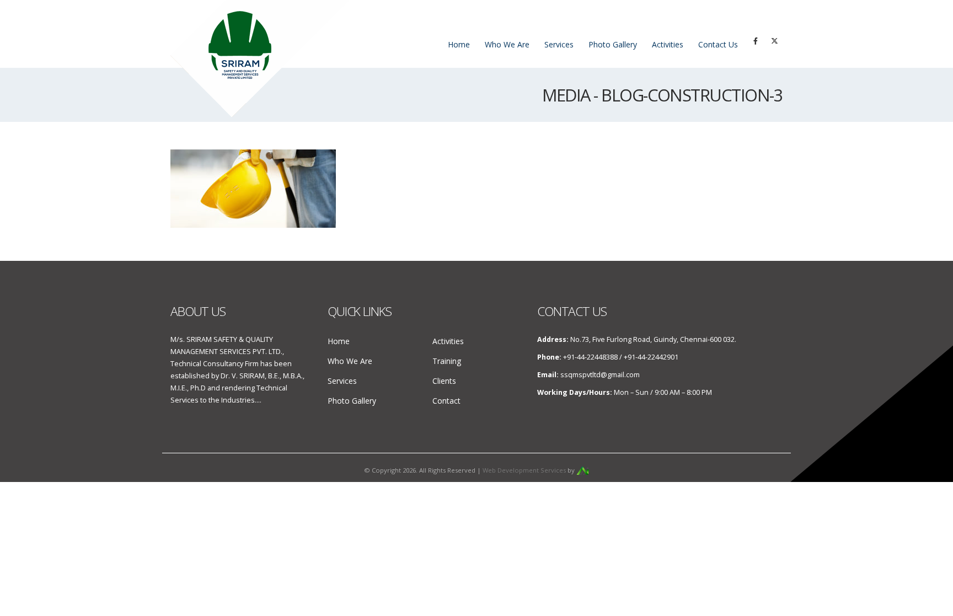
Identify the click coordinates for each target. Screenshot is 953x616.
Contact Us (718, 44)
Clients (444, 381)
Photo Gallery (612, 44)
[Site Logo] (259, 58)
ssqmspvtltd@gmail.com (600, 374)
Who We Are (507, 44)
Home (459, 44)
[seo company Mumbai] (582, 470)
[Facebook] (755, 41)
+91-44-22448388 (590, 357)
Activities (667, 44)
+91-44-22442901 (651, 357)
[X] (774, 41)
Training (446, 361)
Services (559, 44)
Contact (446, 400)
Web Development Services (524, 470)
